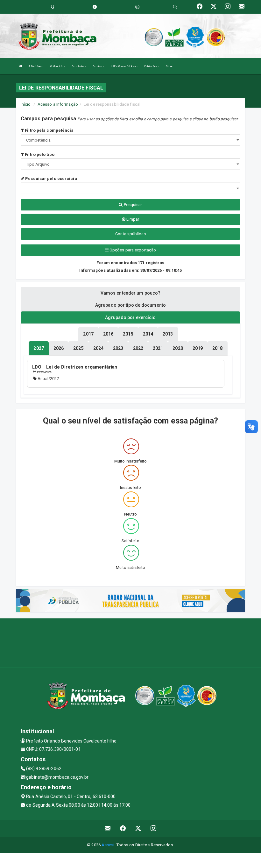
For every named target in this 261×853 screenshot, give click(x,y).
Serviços (98, 66)
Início (26, 104)
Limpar (132, 219)
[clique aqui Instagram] (153, 828)
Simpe (169, 66)
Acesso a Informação (58, 104)
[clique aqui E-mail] (107, 828)
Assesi (108, 845)
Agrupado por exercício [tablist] (130, 317)
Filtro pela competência (49, 130)
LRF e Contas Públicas (123, 66)
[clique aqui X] (138, 828)
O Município (57, 66)
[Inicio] (20, 66)
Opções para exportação (132, 250)
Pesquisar (132, 204)
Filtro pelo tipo (39, 154)
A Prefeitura (35, 66)
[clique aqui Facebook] (123, 828)
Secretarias (78, 66)
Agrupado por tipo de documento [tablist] (130, 305)
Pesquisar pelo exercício (50, 178)
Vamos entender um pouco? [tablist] (130, 293)
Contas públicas (130, 233)
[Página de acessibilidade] (137, 6)
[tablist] (38, 348)
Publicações (151, 66)
